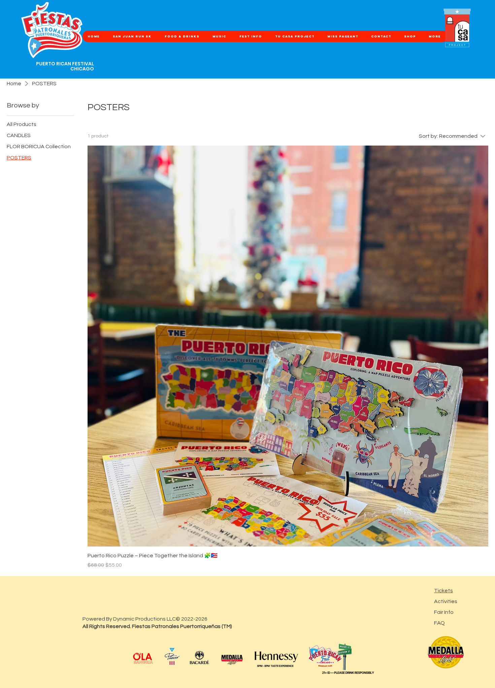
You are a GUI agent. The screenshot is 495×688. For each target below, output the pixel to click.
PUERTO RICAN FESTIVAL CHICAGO (65, 66)
